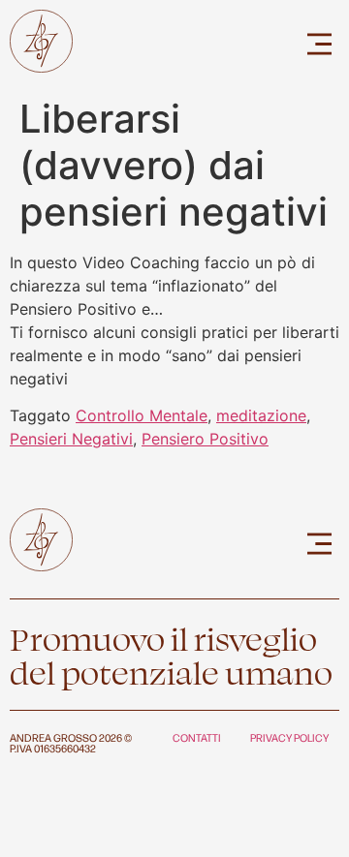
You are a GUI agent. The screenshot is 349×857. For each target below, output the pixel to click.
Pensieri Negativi (71, 438)
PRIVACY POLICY (289, 737)
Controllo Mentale (141, 415)
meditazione (261, 415)
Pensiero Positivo (205, 438)
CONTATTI (197, 737)
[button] (320, 44)
